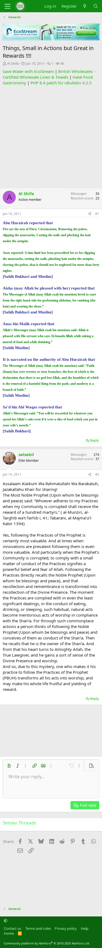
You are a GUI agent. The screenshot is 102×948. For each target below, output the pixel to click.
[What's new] (84, 6)
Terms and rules (38, 928)
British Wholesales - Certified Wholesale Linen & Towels (49, 74)
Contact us (12, 928)
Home (9, 933)
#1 (97, 213)
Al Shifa (13, 63)
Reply (94, 440)
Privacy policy (66, 928)
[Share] (89, 214)
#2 (97, 474)
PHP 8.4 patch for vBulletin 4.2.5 (61, 82)
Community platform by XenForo (47, 943)
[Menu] (7, 6)
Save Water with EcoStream (28, 71)
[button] (9, 765)
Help (84, 928)
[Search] (95, 6)
